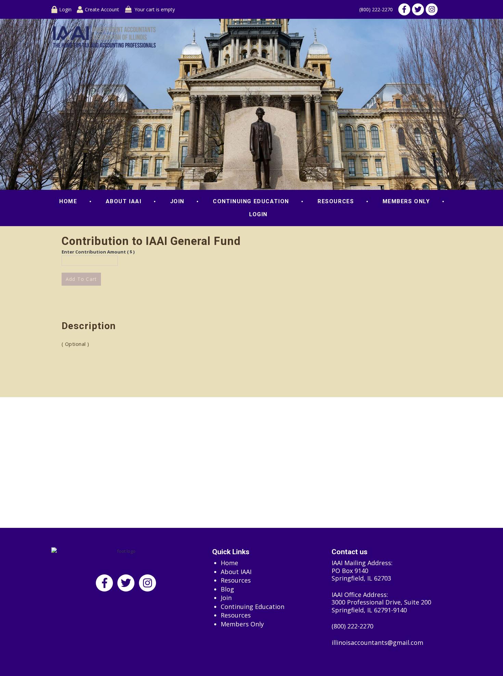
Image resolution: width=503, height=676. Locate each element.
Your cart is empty (154, 9)
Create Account (102, 9)
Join (177, 201)
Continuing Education (251, 201)
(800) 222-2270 (376, 9)
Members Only (406, 201)
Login (65, 9)
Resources (336, 201)
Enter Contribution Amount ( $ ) (98, 252)
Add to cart (81, 279)
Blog (227, 589)
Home (68, 201)
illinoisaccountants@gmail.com (377, 643)
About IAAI (124, 201)
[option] (251, 104)
